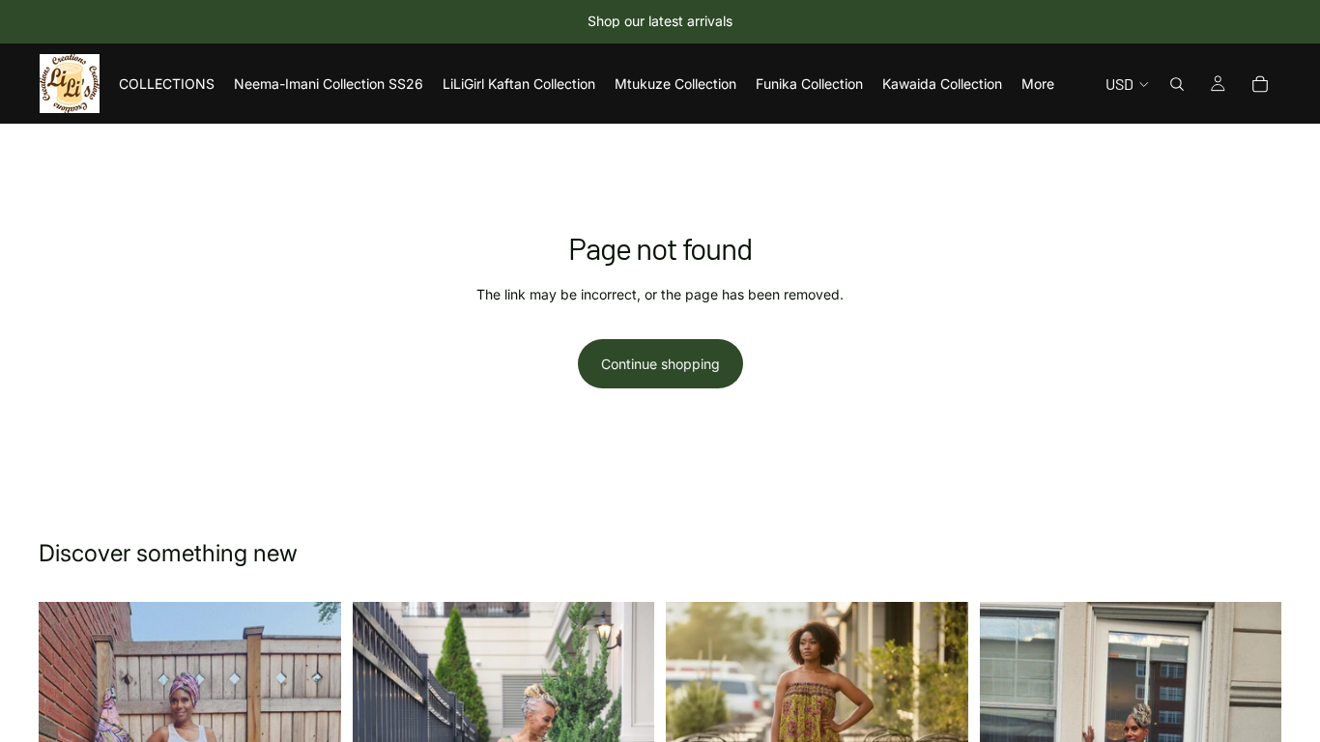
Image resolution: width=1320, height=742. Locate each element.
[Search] (1177, 84)
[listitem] (1038, 83)
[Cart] (1260, 84)
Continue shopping (660, 364)
